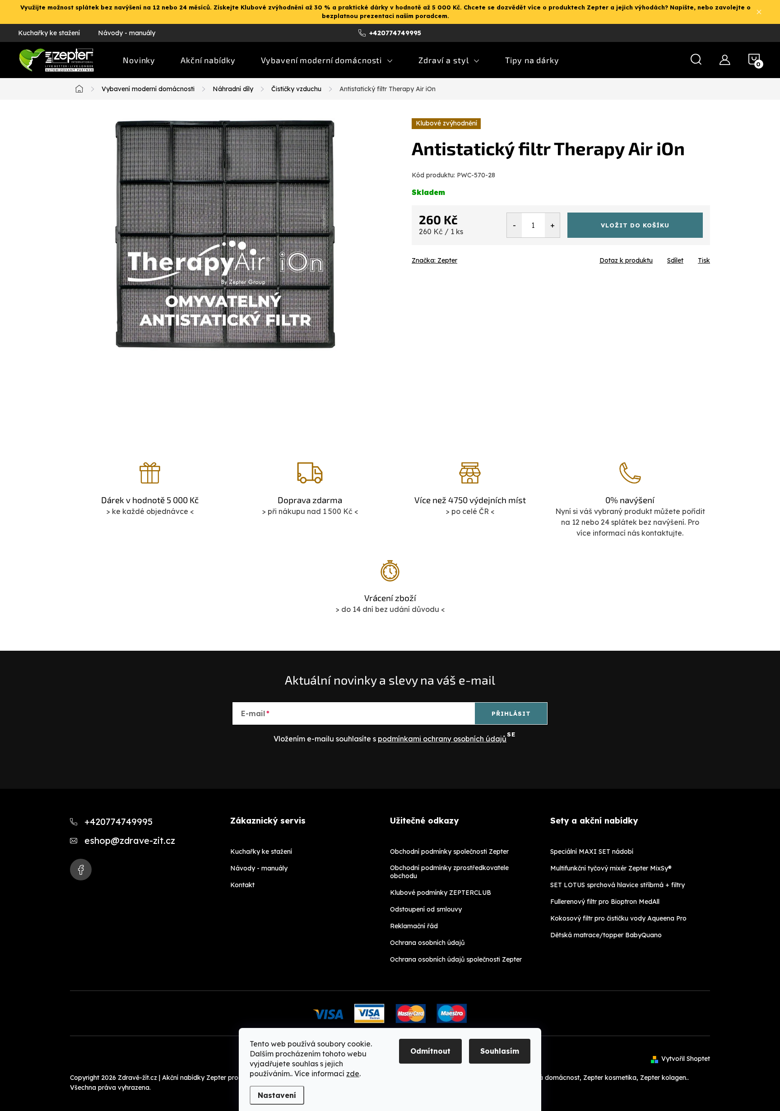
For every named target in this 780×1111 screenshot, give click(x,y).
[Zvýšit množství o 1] (552, 225)
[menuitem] (139, 60)
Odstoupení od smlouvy (426, 909)
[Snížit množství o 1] (514, 225)
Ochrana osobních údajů (427, 943)
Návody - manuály (126, 33)
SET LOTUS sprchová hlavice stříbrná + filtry (617, 885)
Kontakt (242, 885)
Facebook (81, 869)
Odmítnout (430, 1050)
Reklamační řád (414, 926)
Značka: (434, 260)
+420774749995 (118, 821)
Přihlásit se (511, 717)
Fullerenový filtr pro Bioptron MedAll (604, 902)
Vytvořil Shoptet (685, 1059)
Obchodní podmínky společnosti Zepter (449, 851)
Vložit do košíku (635, 225)
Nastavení (277, 1095)
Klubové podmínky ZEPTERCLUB (440, 893)
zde (352, 1073)
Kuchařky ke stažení (49, 33)
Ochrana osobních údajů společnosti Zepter (456, 959)
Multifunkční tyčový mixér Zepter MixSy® (611, 868)
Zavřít (463, 257)
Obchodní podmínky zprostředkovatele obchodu (449, 872)
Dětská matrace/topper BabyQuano (606, 935)
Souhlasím (499, 1050)
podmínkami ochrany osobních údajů (442, 738)
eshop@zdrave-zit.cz (129, 840)
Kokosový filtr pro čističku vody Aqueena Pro (618, 918)
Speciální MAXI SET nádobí (591, 851)
